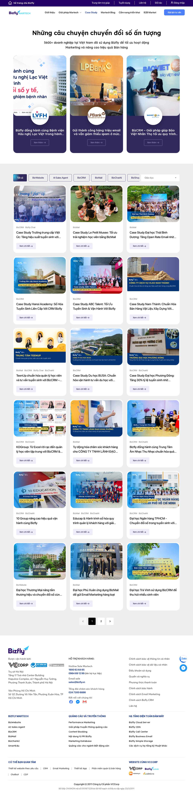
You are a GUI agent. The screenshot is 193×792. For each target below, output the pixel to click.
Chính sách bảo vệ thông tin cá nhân (149, 658)
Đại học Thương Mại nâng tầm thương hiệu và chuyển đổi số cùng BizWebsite (38, 592)
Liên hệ (142, 2)
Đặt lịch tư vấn (174, 12)
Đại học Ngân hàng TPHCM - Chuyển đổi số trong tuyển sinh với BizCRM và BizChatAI (152, 521)
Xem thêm (38, 142)
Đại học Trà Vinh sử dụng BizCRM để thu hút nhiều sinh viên (153, 592)
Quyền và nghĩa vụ (139, 676)
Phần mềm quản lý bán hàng (106, 768)
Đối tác (158, 2)
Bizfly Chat (30, 227)
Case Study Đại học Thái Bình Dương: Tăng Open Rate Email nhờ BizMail (152, 235)
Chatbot (15, 774)
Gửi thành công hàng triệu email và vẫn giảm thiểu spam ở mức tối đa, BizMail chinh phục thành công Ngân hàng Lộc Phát (96, 132)
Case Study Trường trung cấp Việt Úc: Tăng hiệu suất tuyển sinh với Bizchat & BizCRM (38, 235)
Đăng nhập (179, 2)
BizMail (98, 177)
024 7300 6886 (77, 692)
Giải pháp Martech (69, 12)
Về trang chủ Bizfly (23, 3)
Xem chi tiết (24, 246)
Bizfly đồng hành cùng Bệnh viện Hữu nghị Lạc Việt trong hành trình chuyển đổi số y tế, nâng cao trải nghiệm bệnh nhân (40, 132)
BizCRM (81, 177)
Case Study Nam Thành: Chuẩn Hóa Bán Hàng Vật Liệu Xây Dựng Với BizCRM (153, 306)
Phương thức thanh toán (143, 682)
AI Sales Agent (60, 177)
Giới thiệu (50, 12)
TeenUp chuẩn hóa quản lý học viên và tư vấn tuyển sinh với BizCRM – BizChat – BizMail (39, 378)
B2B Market (150, 12)
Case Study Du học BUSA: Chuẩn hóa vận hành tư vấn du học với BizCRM (94, 378)
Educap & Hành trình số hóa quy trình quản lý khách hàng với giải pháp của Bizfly (93, 521)
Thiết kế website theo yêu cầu (23, 768)
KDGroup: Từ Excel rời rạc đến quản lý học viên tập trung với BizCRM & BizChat (39, 449)
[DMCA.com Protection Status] (56, 665)
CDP (26, 774)
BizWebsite (38, 177)
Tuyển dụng (124, 2)
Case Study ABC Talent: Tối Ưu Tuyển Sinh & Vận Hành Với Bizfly (94, 306)
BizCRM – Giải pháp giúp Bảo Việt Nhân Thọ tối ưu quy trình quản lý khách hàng (153, 132)
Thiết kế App (80, 768)
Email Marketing (61, 768)
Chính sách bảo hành (140, 688)
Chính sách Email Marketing (144, 694)
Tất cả (20, 177)
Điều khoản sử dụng (140, 670)
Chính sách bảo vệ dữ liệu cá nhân (148, 664)
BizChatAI (117, 177)
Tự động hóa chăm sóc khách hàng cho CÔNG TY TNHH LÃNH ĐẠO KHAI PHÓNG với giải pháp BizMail (95, 449)
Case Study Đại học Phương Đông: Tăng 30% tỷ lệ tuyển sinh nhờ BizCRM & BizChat (152, 378)
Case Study (91, 12)
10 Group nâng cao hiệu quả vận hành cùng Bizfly (36, 521)
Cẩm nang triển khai (129, 12)
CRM (45, 768)
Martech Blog (108, 12)
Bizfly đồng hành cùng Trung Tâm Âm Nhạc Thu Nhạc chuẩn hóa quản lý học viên (153, 449)
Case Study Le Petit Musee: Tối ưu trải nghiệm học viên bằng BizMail (95, 235)
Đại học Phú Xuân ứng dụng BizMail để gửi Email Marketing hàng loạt (96, 592)
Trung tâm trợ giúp (101, 2)
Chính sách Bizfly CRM (141, 700)
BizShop (135, 177)
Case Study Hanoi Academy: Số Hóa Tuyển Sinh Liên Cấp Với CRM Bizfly (39, 306)
